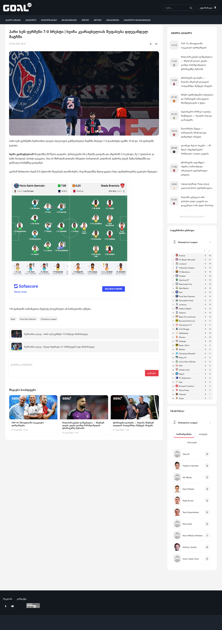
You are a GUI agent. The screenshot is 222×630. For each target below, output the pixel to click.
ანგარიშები (112, 20)
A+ (156, 43)
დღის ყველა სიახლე (192, 216)
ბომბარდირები (184, 434)
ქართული (30, 20)
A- (151, 43)
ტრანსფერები (69, 20)
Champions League (48, 319)
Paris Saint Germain (28, 319)
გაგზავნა (151, 373)
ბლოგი (97, 20)
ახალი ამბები (13, 20)
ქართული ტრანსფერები (137, 20)
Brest (13, 319)
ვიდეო (85, 20)
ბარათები (192, 442)
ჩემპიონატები (49, 20)
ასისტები (203, 434)
